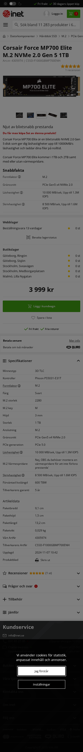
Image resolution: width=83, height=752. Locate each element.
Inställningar (41, 684)
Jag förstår (41, 671)
